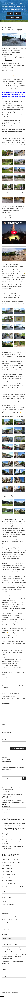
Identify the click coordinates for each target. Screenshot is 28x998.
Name (4, 724)
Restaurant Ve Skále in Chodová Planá (12, 884)
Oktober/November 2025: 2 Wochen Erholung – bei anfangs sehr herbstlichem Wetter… (13, 802)
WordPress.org (6, 982)
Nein (17, 13)
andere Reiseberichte (8, 916)
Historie (4, 923)
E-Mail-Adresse (7, 732)
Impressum (5, 901)
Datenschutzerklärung (8, 904)
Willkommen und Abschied (10, 89)
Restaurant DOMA (7, 871)
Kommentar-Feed (7, 979)
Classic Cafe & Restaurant (9, 874)
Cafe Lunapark (6, 877)
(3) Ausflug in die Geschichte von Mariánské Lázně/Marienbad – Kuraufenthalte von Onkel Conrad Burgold (13, 834)
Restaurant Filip (6, 865)
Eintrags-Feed (6, 976)
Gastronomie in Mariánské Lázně (10, 920)
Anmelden (5, 973)
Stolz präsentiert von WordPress (10, 992)
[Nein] (26, 10)
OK (10, 13)
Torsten (14, 25)
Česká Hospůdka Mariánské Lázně (11, 862)
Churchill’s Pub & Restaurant (9, 881)
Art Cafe (4, 892)
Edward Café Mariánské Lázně (10, 859)
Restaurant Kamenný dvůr (9, 868)
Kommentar (6, 703)
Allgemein (5, 913)
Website (4, 740)
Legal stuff (5, 929)
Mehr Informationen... (14, 17)
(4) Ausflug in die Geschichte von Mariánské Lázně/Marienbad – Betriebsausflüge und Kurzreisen (13, 841)
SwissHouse (8, 60)
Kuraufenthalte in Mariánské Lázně (11, 926)
